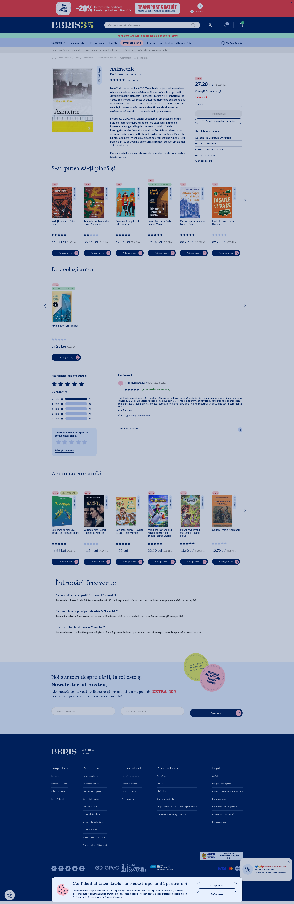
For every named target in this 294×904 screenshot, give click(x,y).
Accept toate (217, 885)
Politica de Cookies (112, 896)
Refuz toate (217, 894)
